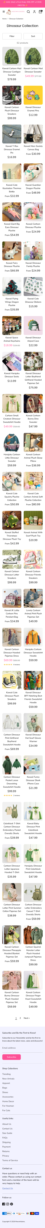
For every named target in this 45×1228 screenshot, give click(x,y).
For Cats (6, 1110)
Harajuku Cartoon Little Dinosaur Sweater (12, 458)
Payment (6, 1146)
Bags (4, 1087)
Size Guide (7, 1133)
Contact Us (7, 1128)
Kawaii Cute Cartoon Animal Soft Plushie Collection (33, 496)
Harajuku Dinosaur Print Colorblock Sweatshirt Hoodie (33, 869)
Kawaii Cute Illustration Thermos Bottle (12, 188)
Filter (12, 36)
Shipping (6, 1142)
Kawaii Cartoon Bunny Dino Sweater (33, 419)
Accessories (7, 1096)
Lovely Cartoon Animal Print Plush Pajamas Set (33, 613)
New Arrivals (8, 1078)
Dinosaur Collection (16, 19)
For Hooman (8, 1105)
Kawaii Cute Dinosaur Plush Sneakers (12, 696)
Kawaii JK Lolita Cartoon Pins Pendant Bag (12, 613)
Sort (33, 36)
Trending (6, 1074)
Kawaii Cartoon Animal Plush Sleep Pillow (33, 458)
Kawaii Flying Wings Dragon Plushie (12, 302)
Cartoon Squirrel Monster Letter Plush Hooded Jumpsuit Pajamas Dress (33, 953)
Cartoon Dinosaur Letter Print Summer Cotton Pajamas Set (12, 908)
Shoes (5, 1092)
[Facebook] (3, 1204)
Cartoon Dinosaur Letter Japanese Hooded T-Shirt (12, 869)
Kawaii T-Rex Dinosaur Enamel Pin (12, 149)
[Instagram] (7, 1204)
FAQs (5, 1137)
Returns (6, 1151)
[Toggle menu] (2, 11)
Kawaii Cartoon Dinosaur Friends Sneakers (33, 574)
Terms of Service (10, 1160)
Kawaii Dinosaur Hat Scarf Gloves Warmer (33, 738)
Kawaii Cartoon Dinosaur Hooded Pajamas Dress (12, 652)
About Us (6, 1124)
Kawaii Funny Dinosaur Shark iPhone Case (33, 780)
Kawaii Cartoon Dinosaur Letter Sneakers (12, 574)
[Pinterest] (11, 1204)
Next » (27, 1018)
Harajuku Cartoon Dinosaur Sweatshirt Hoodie (33, 652)
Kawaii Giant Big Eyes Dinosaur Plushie (12, 227)
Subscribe (11, 1057)
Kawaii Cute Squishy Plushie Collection (11, 496)
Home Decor (8, 1101)
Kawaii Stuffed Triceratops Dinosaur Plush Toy (12, 535)
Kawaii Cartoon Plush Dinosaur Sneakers (12, 110)
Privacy (5, 1155)
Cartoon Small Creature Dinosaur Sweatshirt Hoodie (12, 419)
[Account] (34, 11)
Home (4, 19)
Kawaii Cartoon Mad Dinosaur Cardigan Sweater (11, 71)
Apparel (6, 1083)
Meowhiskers (20, 1221)
